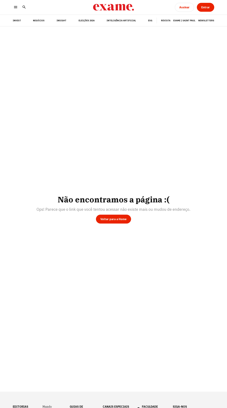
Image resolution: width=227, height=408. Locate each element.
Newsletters (206, 20)
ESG (150, 20)
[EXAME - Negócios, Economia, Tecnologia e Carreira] (113, 7)
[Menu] (15, 7)
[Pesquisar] (24, 7)
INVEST (17, 20)
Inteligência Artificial (121, 20)
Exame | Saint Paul (184, 20)
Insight (61, 20)
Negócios (39, 20)
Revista (165, 20)
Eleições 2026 (87, 20)
